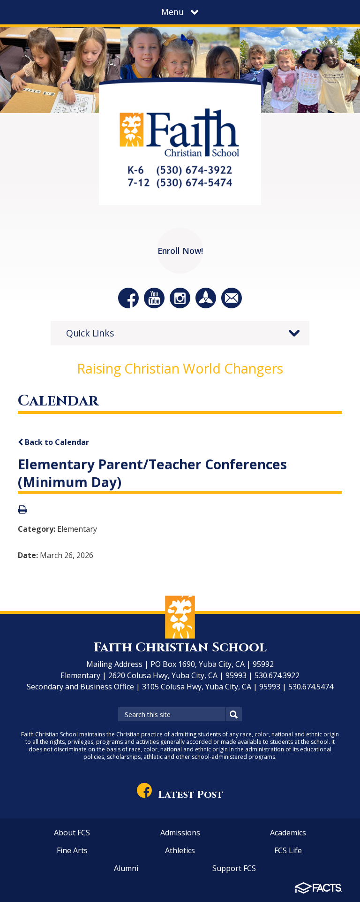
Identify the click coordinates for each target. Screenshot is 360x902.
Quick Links (90, 333)
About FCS (72, 832)
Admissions (180, 832)
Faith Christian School (180, 647)
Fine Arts (72, 850)
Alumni (126, 868)
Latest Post (190, 795)
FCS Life (288, 850)
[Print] (22, 510)
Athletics (180, 850)
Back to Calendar (56, 442)
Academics (288, 832)
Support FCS (234, 868)
